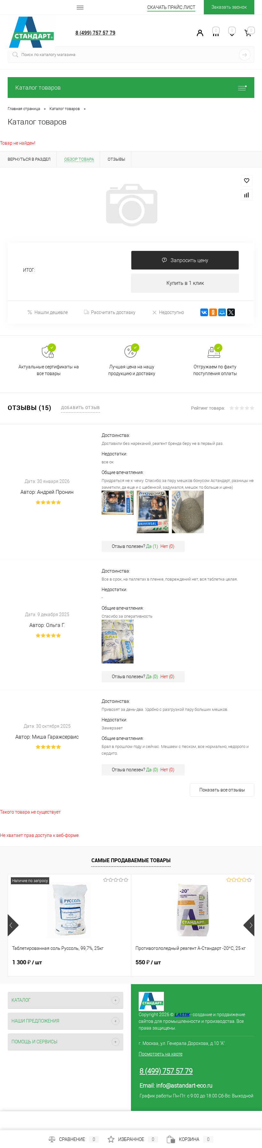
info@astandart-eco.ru (184, 1085)
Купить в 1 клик (185, 283)
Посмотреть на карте (160, 1053)
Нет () (167, 546)
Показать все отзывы (222, 789)
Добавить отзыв (80, 407)
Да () (152, 546)
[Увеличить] (131, 205)
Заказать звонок (229, 7)
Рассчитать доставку (113, 312)
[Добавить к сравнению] (246, 195)
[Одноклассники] (213, 312)
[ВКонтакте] (204, 312)
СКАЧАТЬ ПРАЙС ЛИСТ (171, 7)
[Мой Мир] (222, 312)
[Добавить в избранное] (246, 181)
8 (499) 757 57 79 (95, 32)
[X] (231, 312)
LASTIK (181, 1014)
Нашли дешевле (51, 312)
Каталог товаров (38, 87)
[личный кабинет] (200, 34)
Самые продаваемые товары (131, 860)
